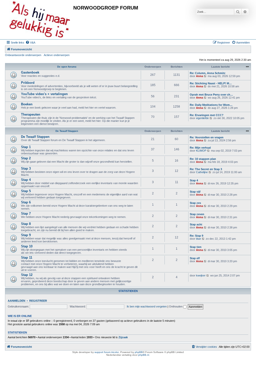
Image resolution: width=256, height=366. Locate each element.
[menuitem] (30, 43)
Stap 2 (26, 158)
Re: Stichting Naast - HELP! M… (211, 83)
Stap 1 (26, 147)
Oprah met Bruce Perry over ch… (211, 94)
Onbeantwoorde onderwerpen (23, 55)
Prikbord (27, 83)
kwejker (201, 275)
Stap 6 (26, 202)
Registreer (38, 300)
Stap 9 (26, 235)
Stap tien (196, 246)
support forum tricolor (106, 352)
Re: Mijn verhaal (200, 147)
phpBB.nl (143, 354)
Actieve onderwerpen (57, 55)
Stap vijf (195, 191)
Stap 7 (26, 213)
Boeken (26, 104)
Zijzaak (123, 337)
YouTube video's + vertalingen (44, 94)
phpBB (139, 352)
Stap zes (195, 202)
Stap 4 (26, 180)
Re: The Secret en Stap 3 (206, 169)
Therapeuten (30, 114)
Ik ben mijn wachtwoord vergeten (147, 306)
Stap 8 (26, 224)
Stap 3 (26, 168)
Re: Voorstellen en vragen (207, 137)
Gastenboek (30, 72)
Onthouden (176, 306)
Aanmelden (16, 300)
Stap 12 (26, 275)
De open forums (66, 66)
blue (198, 238)
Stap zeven (197, 214)
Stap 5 (26, 191)
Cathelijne (202, 172)
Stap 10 (26, 246)
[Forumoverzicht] (39, 19)
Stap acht (196, 224)
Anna (199, 76)
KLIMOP (201, 150)
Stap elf (195, 258)
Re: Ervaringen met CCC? (207, 115)
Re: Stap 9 (196, 235)
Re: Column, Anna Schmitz (208, 73)
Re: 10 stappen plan (203, 158)
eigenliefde (202, 118)
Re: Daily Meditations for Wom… (211, 104)
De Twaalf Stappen (67, 131)
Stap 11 (26, 257)
